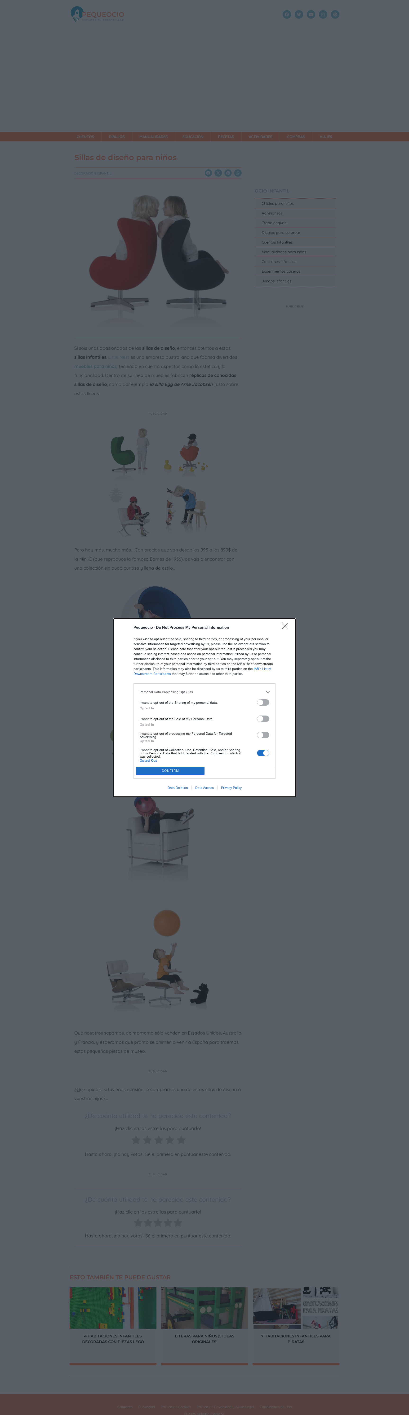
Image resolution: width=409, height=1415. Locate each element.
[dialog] (204, 708)
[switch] (263, 702)
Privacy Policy (231, 788)
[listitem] (204, 692)
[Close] (286, 627)
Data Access (204, 788)
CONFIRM (170, 771)
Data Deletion (178, 788)
